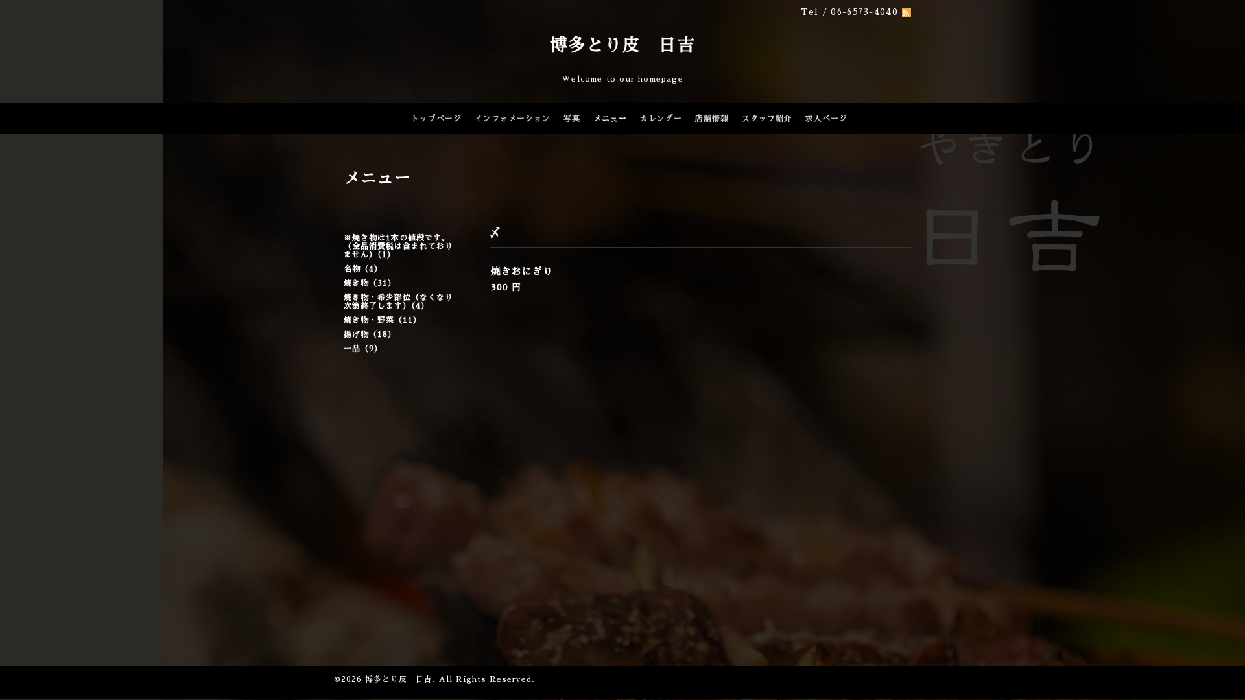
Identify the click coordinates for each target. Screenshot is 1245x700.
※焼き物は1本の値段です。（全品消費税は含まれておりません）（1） (398, 246)
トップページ (436, 118)
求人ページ (826, 118)
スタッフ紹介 (767, 118)
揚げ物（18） (370, 334)
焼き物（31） (370, 283)
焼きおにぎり (522, 271)
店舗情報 (712, 118)
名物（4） (363, 269)
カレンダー (661, 118)
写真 (571, 118)
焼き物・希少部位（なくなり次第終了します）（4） (398, 302)
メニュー (610, 118)
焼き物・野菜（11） (382, 320)
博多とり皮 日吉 (622, 45)
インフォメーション (513, 118)
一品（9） (363, 349)
